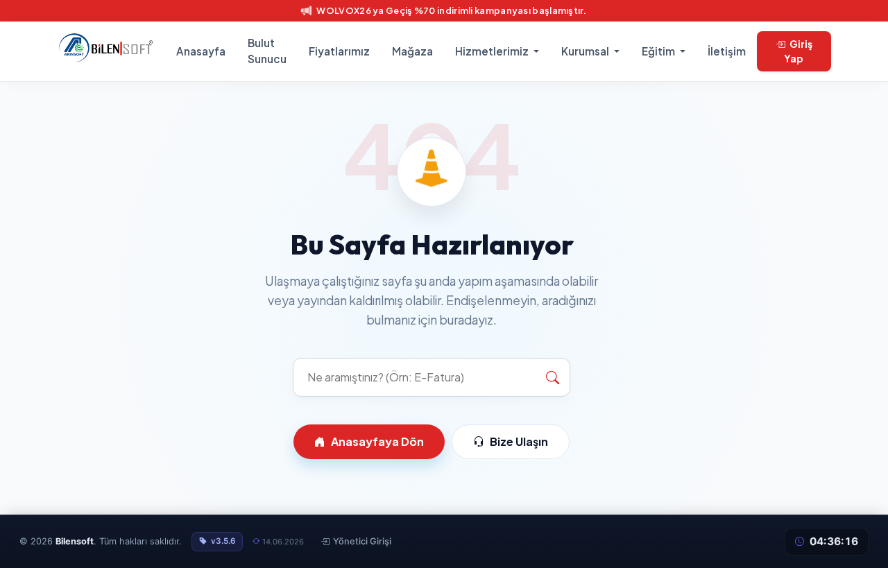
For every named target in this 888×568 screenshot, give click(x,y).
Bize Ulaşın (519, 441)
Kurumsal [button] (586, 51)
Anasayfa (200, 51)
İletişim (727, 51)
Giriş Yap (798, 50)
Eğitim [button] (659, 51)
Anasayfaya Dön (377, 441)
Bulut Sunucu (267, 50)
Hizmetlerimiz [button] (493, 51)
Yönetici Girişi (362, 541)
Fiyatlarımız (339, 51)
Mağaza (412, 51)
